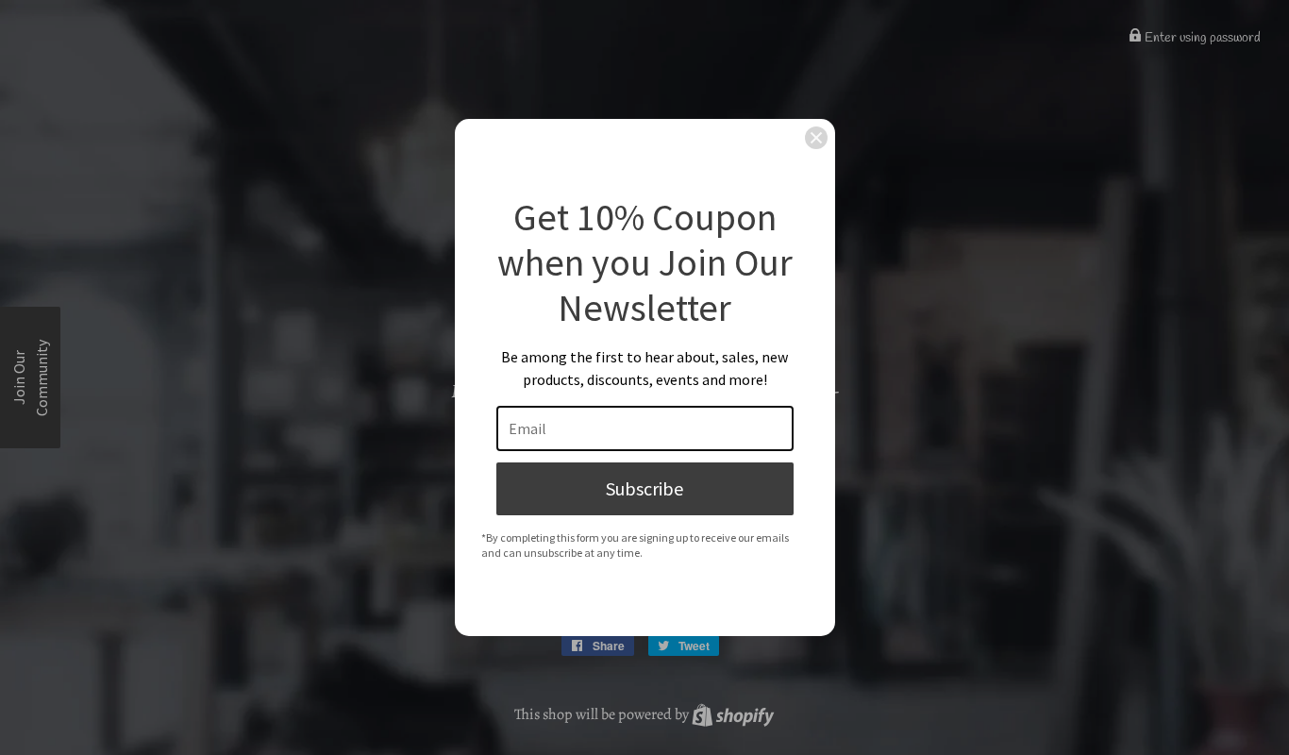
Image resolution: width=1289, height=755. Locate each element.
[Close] (816, 137)
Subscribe (644, 488)
